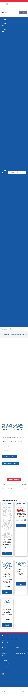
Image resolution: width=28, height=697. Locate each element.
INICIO (4, 20)
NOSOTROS (4, 25)
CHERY (3, 48)
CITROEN (8, 512)
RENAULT (4, 156)
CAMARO (4, 58)
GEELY (3, 133)
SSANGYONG (8, 533)
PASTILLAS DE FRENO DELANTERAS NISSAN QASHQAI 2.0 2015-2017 (7, 613)
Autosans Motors (7, 329)
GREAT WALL (8, 521)
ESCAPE (9, 517)
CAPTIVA (4, 60)
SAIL (3, 103)
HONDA (3, 135)
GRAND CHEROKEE (7, 520)
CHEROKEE (9, 511)
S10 (3, 101)
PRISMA (4, 99)
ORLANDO (4, 97)
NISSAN (4, 152)
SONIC (3, 109)
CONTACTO (4, 172)
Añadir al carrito (9, 456)
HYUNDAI (4, 137)
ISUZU (3, 140)
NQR (3, 91)
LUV (3, 77)
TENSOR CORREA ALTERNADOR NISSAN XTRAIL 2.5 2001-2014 (21, 514)
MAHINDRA (9, 524)
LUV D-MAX (4, 524)
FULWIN (6, 519)
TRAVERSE (5, 536)
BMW (3, 36)
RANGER (8, 530)
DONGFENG (4, 516)
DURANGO (9, 516)
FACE (8, 518)
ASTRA (3, 54)
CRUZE (3, 73)
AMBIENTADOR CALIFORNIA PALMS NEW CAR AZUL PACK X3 (7, 542)
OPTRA (3, 95)
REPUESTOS (4, 31)
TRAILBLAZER (9, 535)
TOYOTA (4, 164)
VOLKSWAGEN (5, 537)
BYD (3, 42)
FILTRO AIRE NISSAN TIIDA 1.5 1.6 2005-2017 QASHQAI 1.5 (21, 572)
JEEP (3, 142)
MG (6, 525)
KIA (2, 144)
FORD (3, 131)
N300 (3, 83)
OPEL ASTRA (5, 528)
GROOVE (5, 522)
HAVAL (9, 522)
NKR (3, 87)
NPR (3, 89)
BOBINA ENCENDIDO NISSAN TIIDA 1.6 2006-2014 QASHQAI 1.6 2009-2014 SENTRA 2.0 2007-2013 (7, 578)
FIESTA (10, 518)
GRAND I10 (5, 520)
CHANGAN (4, 511)
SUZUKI (3, 162)
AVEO (3, 56)
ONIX (3, 93)
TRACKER (4, 115)
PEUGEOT (4, 154)
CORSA (3, 71)
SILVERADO (5, 532)
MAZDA (3, 146)
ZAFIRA (3, 127)
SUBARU (5, 533)
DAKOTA (6, 515)
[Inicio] (1, 334)
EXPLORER (4, 518)
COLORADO (5, 513)
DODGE (3, 129)
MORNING (4, 526)
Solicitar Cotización (10, 463)
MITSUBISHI (9, 525)
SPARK (3, 111)
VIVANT (3, 125)
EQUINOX (4, 75)
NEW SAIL (4, 85)
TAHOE (3, 113)
